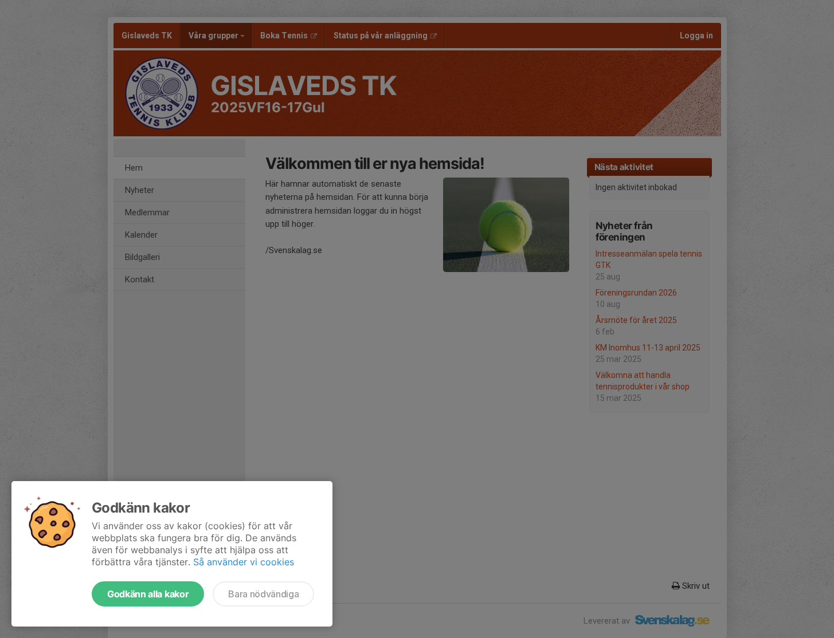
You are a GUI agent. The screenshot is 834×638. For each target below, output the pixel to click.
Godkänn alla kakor (148, 594)
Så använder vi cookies (243, 562)
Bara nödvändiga (263, 594)
